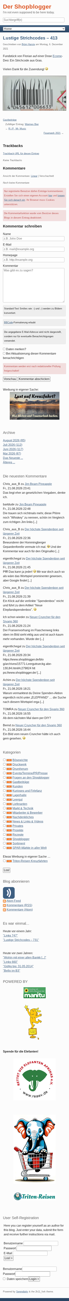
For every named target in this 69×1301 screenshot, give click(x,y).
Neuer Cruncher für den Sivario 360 (41, 709)
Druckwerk (19, 764)
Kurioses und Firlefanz (27, 790)
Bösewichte (20, 760)
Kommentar (10, 265)
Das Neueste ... (13, 458)
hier (50, 195)
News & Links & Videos (28, 821)
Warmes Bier (32, 124)
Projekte (18, 830)
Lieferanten (20, 803)
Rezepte (18, 834)
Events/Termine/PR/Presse (30, 773)
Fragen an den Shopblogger (31, 777)
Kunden (18, 786)
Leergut (17, 799)
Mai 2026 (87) (12, 453)
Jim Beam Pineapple (38, 483)
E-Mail (7, 244)
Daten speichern (17, 1279)
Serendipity (22, 1291)
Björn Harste (28, 44)
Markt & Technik (23, 808)
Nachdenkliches (23, 817)
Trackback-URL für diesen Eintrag (21, 153)
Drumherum (20, 768)
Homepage (10, 255)
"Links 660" (10, 961)
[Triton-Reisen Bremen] (34, 405)
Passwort (10, 1248)
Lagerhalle (19, 795)
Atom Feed (13, 900)
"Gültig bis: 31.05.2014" (18, 966)
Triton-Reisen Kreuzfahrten (30, 861)
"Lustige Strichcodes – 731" (21, 940)
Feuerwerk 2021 (52, 133)
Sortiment (19, 843)
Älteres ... (9, 462)
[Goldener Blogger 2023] (35, 1022)
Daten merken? (16, 349)
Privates (18, 825)
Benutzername (13, 1243)
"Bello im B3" (11, 970)
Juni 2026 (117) (13, 449)
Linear (34, 176)
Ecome (57, 56)
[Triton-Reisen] (34, 1196)
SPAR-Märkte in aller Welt (30, 847)
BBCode (8, 322)
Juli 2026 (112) (12, 444)
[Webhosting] (35, 992)
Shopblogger (21, 839)
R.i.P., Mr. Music (17, 128)
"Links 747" (10, 935)
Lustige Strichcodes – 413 (30, 37)
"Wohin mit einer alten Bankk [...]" (24, 957)
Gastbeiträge (10, 119)
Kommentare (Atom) (20, 909)
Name (7, 234)
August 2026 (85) (14, 440)
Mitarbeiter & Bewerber (28, 812)
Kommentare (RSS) (19, 905)
